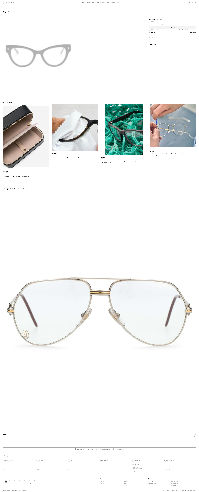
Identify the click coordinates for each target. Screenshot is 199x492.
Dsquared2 (8, 7)
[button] (172, 27)
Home (3, 7)
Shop (5, 7)
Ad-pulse (24, 490)
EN (189, 2)
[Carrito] (195, 2)
